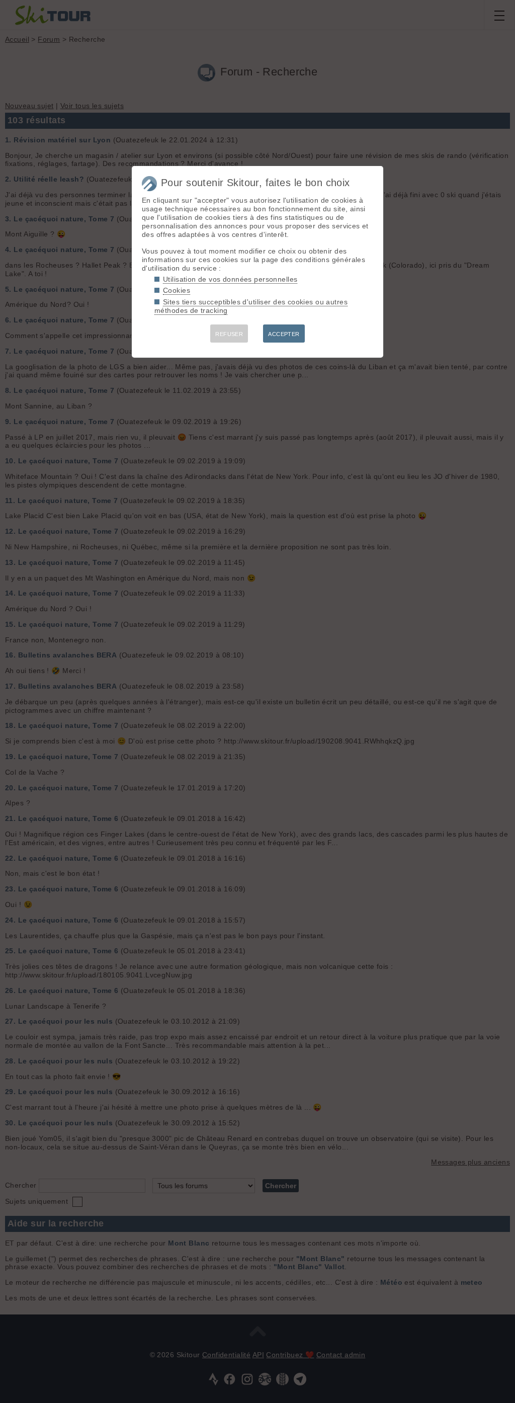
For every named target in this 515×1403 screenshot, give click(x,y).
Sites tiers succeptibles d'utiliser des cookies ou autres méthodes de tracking (251, 306)
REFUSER (229, 334)
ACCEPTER (283, 334)
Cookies (176, 290)
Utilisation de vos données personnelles (230, 279)
